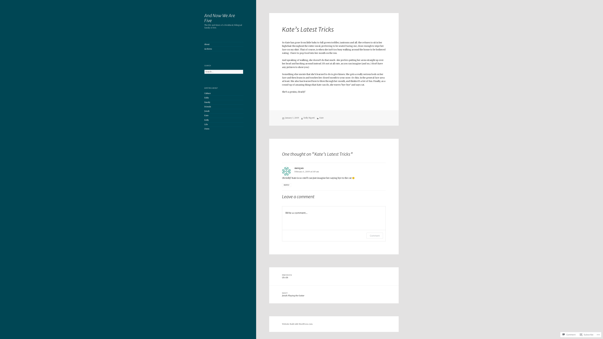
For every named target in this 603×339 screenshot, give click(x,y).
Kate (206, 115)
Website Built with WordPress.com (297, 324)
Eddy (206, 98)
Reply (286, 185)
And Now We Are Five (219, 18)
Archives (208, 49)
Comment (375, 235)
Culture (207, 93)
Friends (207, 107)
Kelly (206, 120)
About (206, 44)
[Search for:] (223, 72)
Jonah (206, 111)
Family (207, 102)
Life (206, 124)
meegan (299, 168)
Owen (206, 129)
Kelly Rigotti (309, 118)
